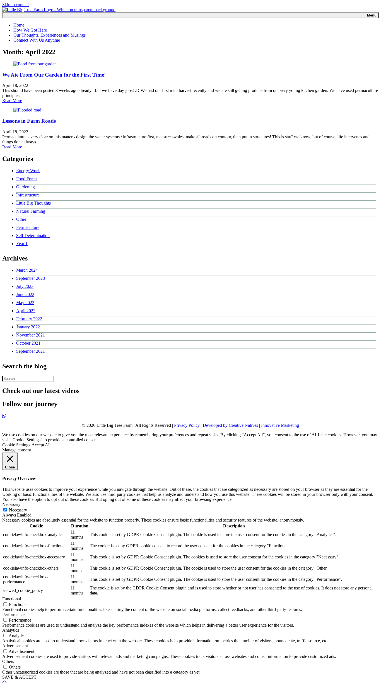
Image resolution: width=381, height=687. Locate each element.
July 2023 (24, 286)
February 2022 (29, 318)
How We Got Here (30, 30)
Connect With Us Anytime (36, 40)
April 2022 (25, 310)
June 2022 (25, 294)
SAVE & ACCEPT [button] (19, 677)
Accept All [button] (41, 444)
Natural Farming (30, 211)
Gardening (25, 186)
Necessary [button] (11, 504)
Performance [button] (13, 614)
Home (18, 25)
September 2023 (30, 278)
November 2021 (30, 335)
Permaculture (27, 227)
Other (21, 219)
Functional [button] (11, 598)
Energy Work (28, 170)
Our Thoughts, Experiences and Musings (49, 35)
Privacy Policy (187, 425)
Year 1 (22, 243)
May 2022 (25, 302)
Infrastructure (28, 195)
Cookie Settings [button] (16, 444)
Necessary (18, 510)
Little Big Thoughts (33, 203)
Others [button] (8, 661)
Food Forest (26, 178)
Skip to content (15, 4)
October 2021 (28, 343)
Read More (12, 100)
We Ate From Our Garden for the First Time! (54, 75)
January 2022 (28, 326)
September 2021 (30, 351)
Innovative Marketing (280, 425)
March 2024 (27, 270)
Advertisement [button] (15, 645)
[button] (4, 682)
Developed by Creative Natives (230, 425)
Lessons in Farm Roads (29, 121)
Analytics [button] (10, 630)
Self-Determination (33, 235)
